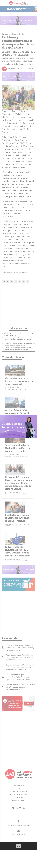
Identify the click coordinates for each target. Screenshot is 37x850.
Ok (18, 846)
